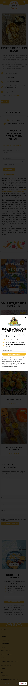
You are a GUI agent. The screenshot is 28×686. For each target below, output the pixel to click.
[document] (14, 343)
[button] (25, 317)
